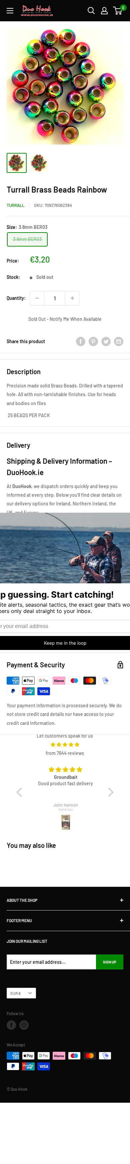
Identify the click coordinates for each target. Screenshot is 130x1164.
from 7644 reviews (65, 753)
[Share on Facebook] (80, 341)
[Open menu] (10, 10)
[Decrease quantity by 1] (37, 298)
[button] (20, 792)
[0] (118, 11)
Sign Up (109, 962)
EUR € (15, 993)
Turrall (15, 205)
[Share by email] (118, 341)
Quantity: (16, 298)
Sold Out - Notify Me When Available (65, 319)
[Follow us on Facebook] (11, 1025)
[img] (65, 744)
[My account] (104, 10)
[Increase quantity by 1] (72, 298)
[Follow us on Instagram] (24, 1025)
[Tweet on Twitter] (106, 341)
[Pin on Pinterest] (93, 341)
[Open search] (91, 10)
